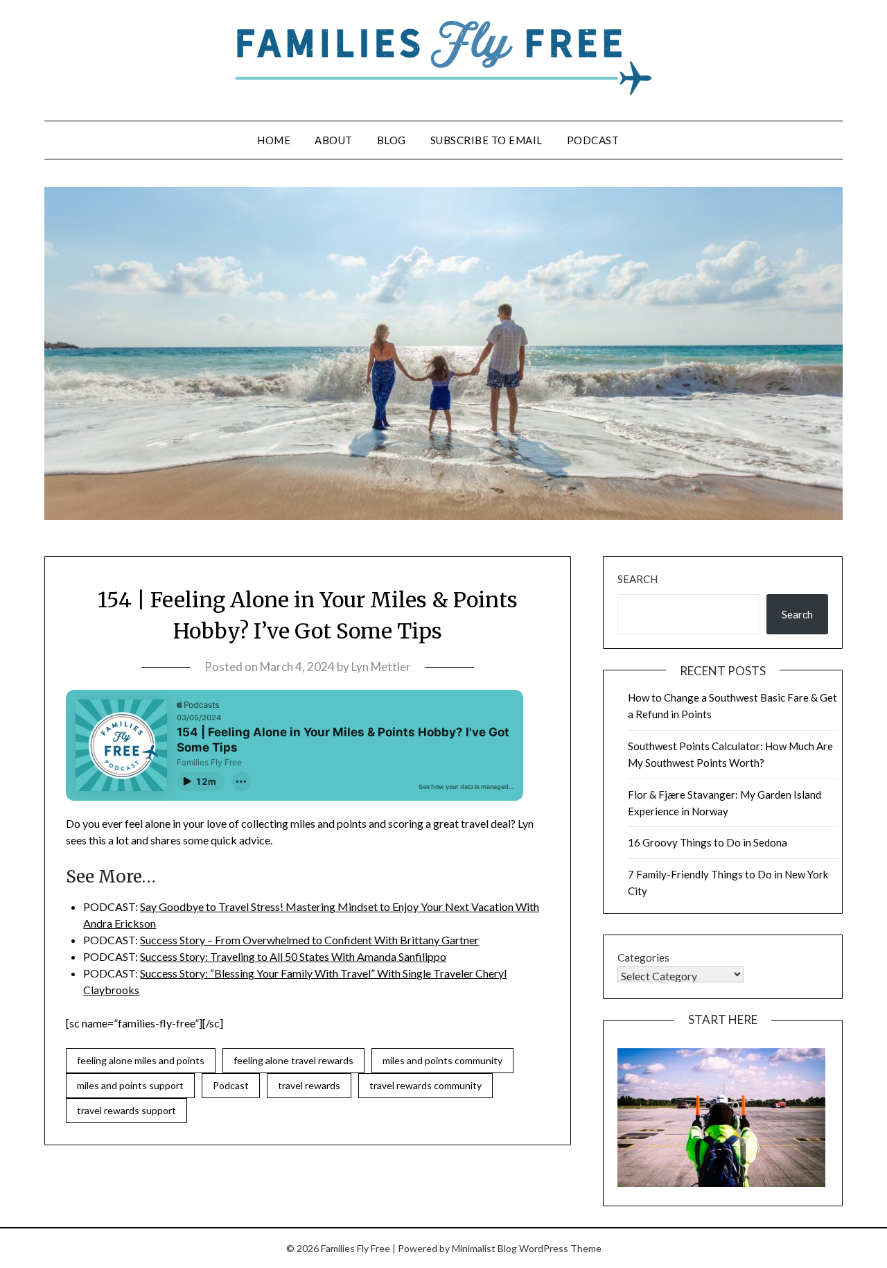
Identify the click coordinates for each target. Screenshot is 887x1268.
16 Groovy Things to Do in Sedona (707, 842)
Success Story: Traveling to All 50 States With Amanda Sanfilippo (293, 956)
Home (273, 140)
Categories (643, 957)
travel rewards (309, 1085)
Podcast (593, 140)
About (334, 140)
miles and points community (442, 1060)
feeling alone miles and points (140, 1060)
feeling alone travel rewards (293, 1060)
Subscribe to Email (486, 140)
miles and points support (130, 1085)
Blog (391, 140)
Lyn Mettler (381, 666)
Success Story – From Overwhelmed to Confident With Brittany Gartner (309, 939)
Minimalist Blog (484, 1248)
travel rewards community (425, 1085)
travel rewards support (126, 1110)
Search (637, 579)
